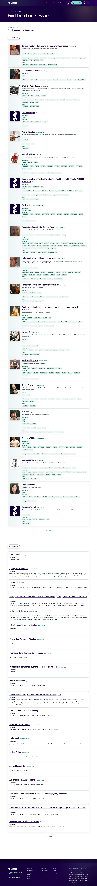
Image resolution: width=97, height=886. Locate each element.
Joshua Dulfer (15, 752)
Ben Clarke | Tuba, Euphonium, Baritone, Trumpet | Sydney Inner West (38, 793)
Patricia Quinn (28, 205)
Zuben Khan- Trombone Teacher (22, 639)
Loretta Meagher (28, 112)
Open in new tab (72, 46)
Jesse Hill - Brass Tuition (19, 724)
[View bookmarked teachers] (84, 2)
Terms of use (56, 870)
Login (68, 3)
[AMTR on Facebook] (88, 2)
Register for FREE (76, 3)
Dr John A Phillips (29, 438)
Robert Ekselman (29, 385)
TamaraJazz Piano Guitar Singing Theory (39, 227)
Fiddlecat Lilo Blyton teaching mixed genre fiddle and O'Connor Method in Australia (52, 308)
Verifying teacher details (31, 877)
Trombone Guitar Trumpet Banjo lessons (26, 653)
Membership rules (44, 870)
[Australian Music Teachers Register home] (12, 3)
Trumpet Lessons (16, 554)
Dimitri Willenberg (17, 680)
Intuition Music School (31, 86)
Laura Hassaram (28, 484)
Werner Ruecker (28, 132)
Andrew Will (14, 738)
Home (47, 3)
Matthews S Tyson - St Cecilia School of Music (40, 284)
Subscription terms (44, 873)
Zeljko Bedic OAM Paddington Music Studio (39, 258)
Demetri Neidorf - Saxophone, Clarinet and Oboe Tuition (45, 46)
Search (52, 3)
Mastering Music (28, 154)
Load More (48, 530)
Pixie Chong (27, 411)
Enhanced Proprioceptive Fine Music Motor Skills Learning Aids (35, 694)
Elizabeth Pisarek (29, 507)
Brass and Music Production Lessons (24, 821)
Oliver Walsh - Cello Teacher (33, 70)
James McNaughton (17, 766)
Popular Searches (60, 3)
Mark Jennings (28, 460)
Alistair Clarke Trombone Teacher (23, 625)
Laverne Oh (26, 332)
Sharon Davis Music (17, 582)
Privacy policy (56, 873)
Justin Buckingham (30, 360)
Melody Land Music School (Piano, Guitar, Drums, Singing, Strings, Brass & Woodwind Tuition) (48, 596)
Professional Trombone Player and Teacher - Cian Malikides (33, 667)
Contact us (30, 870)
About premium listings (31, 873)
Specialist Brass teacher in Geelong (23, 710)
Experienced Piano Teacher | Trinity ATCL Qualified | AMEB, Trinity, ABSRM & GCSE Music (53, 180)
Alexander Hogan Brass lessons (22, 780)
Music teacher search (15, 861)
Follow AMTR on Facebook (15, 877)
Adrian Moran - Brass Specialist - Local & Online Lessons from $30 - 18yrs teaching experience (47, 807)
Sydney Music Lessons (18, 568)
